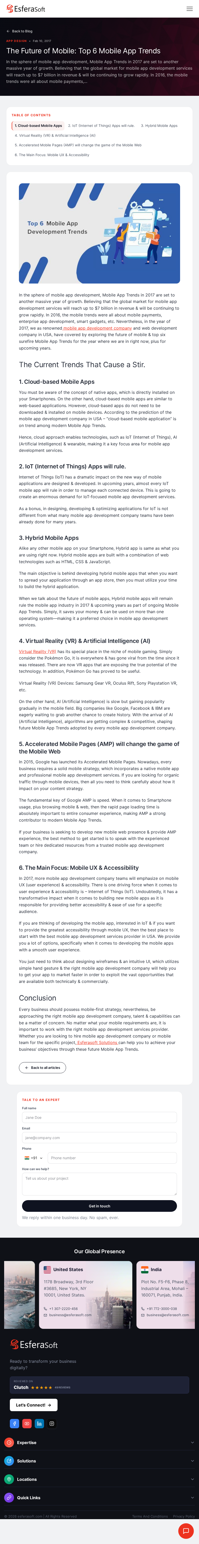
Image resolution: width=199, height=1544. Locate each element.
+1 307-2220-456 (44, 1309)
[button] (99, 1444)
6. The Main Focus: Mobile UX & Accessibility (52, 155)
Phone (26, 1148)
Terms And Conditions (150, 1516)
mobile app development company (97, 328)
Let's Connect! (33, 1405)
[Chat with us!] (186, 1531)
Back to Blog (22, 31)
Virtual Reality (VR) (37, 651)
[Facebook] (14, 1423)
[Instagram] (51, 1423)
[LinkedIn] (39, 1423)
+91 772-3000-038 (142, 1309)
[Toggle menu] (190, 9)
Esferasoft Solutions (97, 1042)
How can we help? (35, 1169)
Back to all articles (45, 1067)
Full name (29, 1108)
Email (26, 1128)
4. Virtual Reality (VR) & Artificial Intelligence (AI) (55, 135)
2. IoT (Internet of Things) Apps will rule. (101, 126)
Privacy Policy (184, 1516)
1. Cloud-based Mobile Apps (38, 126)
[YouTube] (27, 1423)
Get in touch (99, 1206)
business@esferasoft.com (51, 1315)
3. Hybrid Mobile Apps (159, 126)
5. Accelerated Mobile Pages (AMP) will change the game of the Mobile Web (78, 145)
